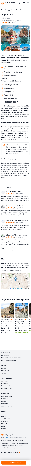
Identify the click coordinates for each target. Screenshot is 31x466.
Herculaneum (5, 370)
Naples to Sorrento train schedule (11, 358)
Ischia (3, 426)
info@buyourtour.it (11, 85)
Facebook (7, 95)
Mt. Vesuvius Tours (6, 388)
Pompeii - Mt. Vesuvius (7, 414)
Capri (2, 416)
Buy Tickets (4, 381)
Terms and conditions (7, 445)
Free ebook (4, 399)
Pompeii (3, 368)
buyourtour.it (9, 88)
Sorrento (4, 421)
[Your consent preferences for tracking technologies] (28, 463)
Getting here (5, 355)
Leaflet (12, 288)
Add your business (6, 406)
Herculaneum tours (6, 386)
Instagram (8, 92)
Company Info (5, 443)
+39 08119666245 (10, 98)
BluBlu (7, 437)
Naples (3, 424)
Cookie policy (5, 448)
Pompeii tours (5, 383)
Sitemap (13, 443)
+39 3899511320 (10, 102)
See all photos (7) (23, 27)
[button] (15, 279)
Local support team (6, 396)
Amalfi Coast (5, 419)
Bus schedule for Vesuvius (8, 360)
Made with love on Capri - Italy (9, 452)
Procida (3, 428)
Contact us (4, 403)
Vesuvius (3, 373)
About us (3, 401)
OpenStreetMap (19, 288)
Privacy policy (19, 445)
